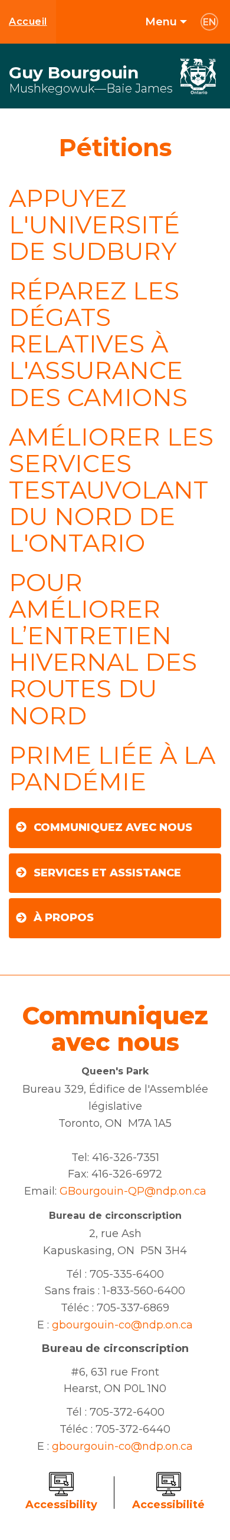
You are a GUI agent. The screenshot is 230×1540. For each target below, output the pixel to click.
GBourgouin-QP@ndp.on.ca (133, 1191)
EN (209, 22)
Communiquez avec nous (113, 827)
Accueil (28, 21)
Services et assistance (107, 872)
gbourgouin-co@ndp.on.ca (122, 1324)
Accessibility (61, 1504)
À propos (64, 917)
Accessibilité (168, 1504)
